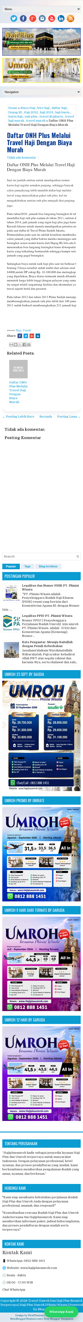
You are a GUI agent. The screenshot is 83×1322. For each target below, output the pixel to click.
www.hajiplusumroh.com (38, 1268)
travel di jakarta (51, 116)
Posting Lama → (69, 416)
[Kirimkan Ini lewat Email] (11, 344)
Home (12, 108)
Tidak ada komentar (21, 157)
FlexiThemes (35, 1315)
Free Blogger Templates (58, 1318)
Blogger (44, 1309)
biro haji (43, 108)
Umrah (27, 330)
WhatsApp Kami (61, 1311)
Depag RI (15, 112)
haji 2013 (46, 112)
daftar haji (59, 108)
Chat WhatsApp (13, 1289)
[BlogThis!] (15, 344)
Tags (27, 566)
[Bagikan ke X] (20, 344)
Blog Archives (48, 566)
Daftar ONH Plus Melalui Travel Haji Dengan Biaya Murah (39, 142)
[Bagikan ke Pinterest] (29, 344)
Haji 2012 (31, 112)
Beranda (45, 416)
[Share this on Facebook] (20, 336)
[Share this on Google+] (32, 336)
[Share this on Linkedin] (38, 336)
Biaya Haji (28, 108)
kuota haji (15, 116)
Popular (11, 566)
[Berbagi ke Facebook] (24, 344)
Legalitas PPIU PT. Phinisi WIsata (47, 615)
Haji (18, 330)
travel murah (35, 120)
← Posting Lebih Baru (18, 416)
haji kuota (62, 112)
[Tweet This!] (26, 336)
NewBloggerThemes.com (26, 1318)
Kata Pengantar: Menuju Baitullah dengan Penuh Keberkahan (47, 644)
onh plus (31, 116)
